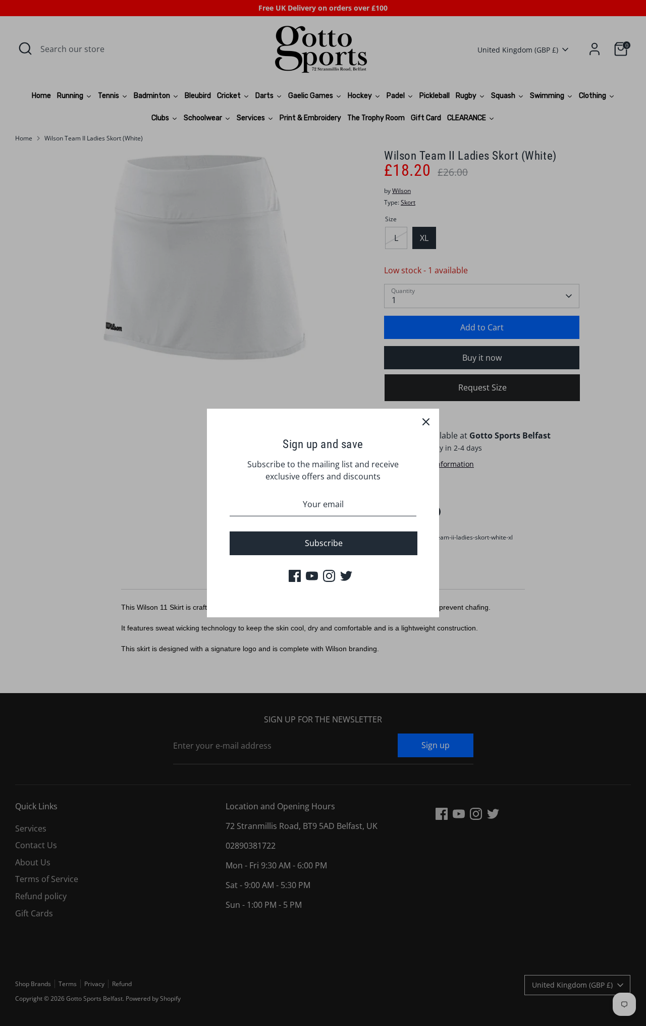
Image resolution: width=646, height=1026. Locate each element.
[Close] (426, 422)
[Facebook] (295, 576)
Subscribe (324, 543)
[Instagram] (329, 576)
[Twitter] (346, 576)
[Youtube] (312, 576)
